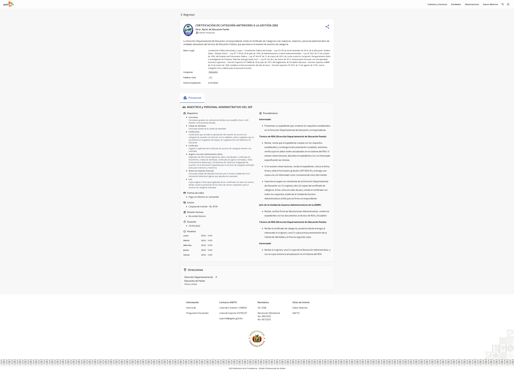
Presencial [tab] (192, 98)
